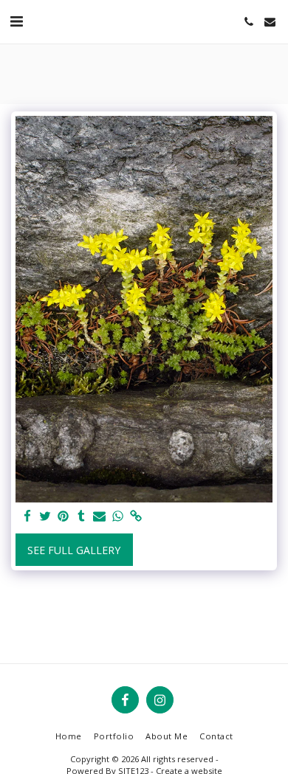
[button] (16, 21)
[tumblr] (82, 516)
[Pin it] (63, 516)
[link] (136, 516)
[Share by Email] (99, 516)
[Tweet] (45, 516)
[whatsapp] (118, 516)
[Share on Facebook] (27, 516)
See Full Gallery (73, 550)
